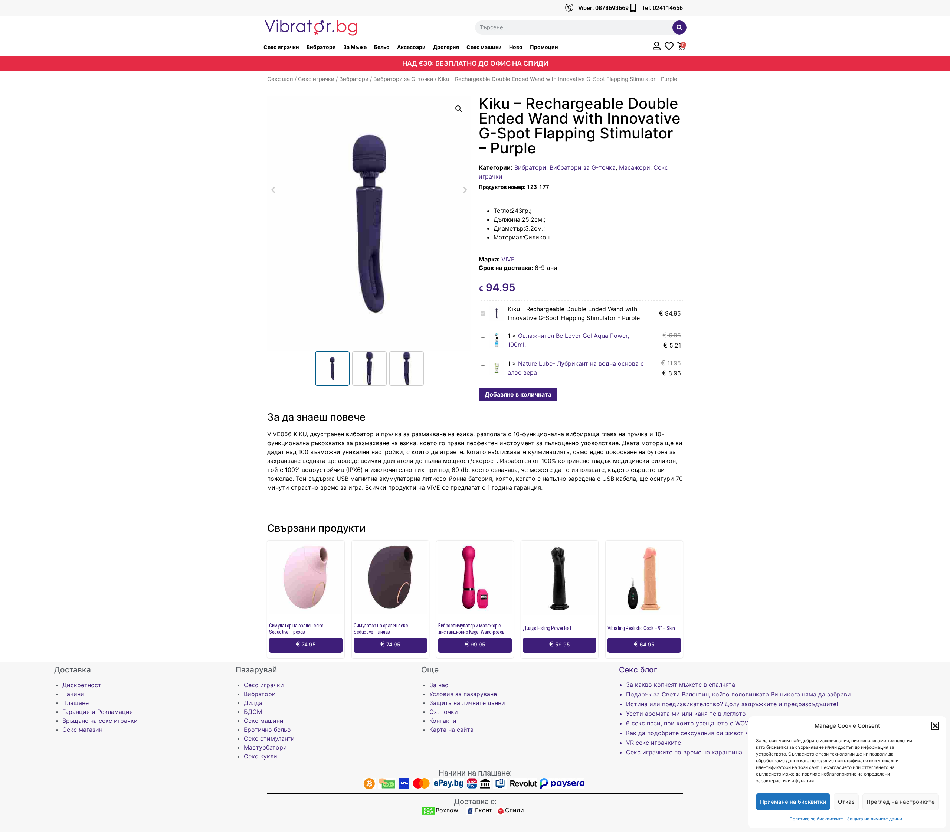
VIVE (508, 259)
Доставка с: (475, 801)
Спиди (514, 810)
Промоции (544, 47)
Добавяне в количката (518, 394)
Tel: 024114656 (662, 8)
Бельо (382, 47)
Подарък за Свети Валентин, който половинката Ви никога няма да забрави (738, 694)
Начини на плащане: (475, 773)
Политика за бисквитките (816, 819)
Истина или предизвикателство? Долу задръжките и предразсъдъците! (732, 704)
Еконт (483, 810)
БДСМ (253, 711)
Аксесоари (411, 47)
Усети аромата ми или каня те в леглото (686, 714)
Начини (73, 694)
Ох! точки (443, 711)
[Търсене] (679, 27)
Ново (515, 47)
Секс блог (638, 669)
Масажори (634, 167)
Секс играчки (281, 47)
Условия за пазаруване (463, 694)
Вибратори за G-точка (403, 79)
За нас (438, 685)
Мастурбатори (265, 747)
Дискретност (81, 685)
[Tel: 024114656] (633, 8)
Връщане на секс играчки (100, 720)
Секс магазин (82, 729)
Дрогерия (446, 47)
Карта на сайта (451, 729)
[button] (935, 726)
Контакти (442, 720)
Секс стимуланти (269, 738)
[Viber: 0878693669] (569, 8)
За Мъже (355, 47)
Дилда (253, 703)
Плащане (75, 703)
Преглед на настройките (901, 801)
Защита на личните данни (874, 819)
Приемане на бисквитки (793, 801)
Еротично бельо (267, 729)
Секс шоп (280, 79)
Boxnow (447, 810)
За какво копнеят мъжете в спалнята (680, 685)
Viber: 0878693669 (603, 8)
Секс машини (484, 47)
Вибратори (321, 47)
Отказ (846, 801)
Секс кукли (260, 756)
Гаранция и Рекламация (97, 711)
